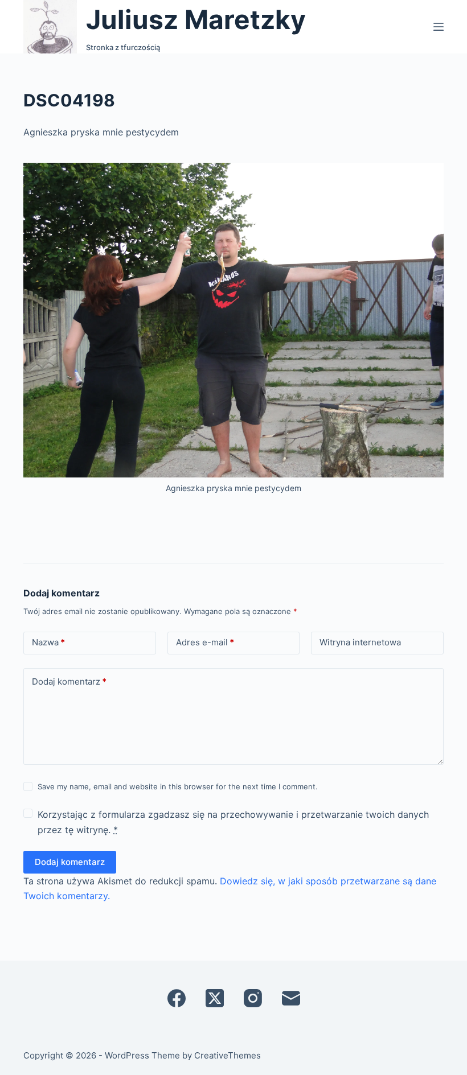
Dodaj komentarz (69, 681)
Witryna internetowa (360, 642)
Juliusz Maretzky (196, 19)
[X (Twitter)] (215, 998)
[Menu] (438, 27)
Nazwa (48, 642)
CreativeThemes (227, 1055)
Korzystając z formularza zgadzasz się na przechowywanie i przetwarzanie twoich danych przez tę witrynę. (233, 822)
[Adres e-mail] (291, 998)
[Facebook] (176, 998)
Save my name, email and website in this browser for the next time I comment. (178, 786)
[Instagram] (253, 998)
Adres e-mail (205, 642)
